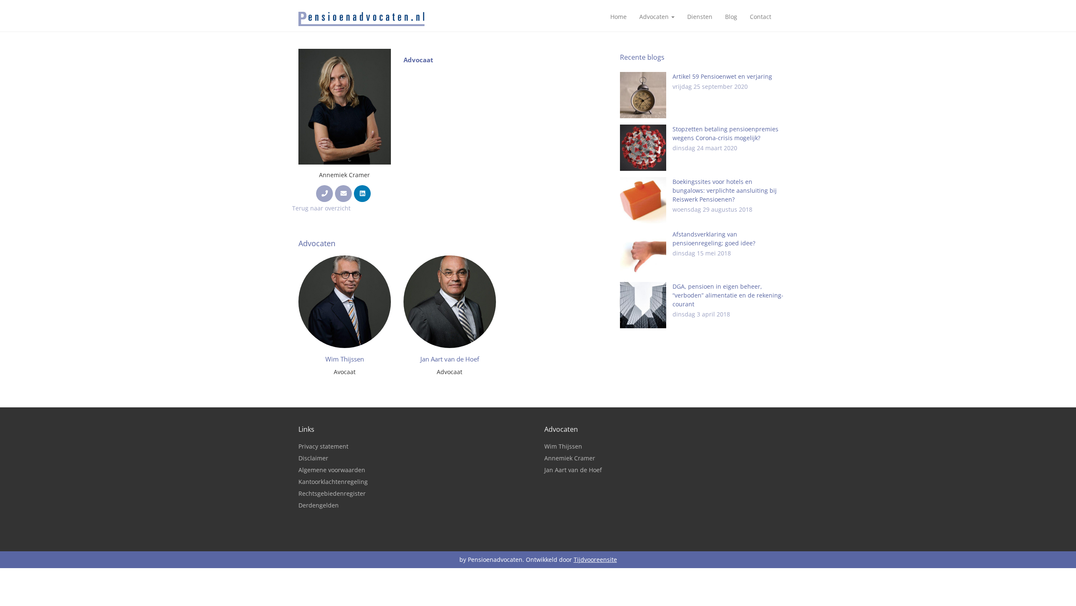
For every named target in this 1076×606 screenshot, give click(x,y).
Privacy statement (323, 446)
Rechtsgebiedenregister (332, 493)
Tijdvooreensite (595, 559)
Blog (731, 17)
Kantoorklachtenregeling (333, 482)
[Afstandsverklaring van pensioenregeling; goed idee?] (643, 253)
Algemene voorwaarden (331, 470)
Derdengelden (318, 505)
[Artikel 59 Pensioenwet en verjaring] (643, 95)
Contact (760, 17)
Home (618, 17)
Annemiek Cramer (569, 458)
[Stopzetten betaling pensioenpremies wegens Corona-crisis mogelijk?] (643, 148)
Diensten (699, 17)
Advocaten (654, 17)
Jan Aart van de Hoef (573, 470)
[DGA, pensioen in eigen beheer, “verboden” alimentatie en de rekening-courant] (643, 305)
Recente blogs (642, 57)
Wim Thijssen (563, 446)
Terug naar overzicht (321, 208)
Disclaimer (313, 458)
